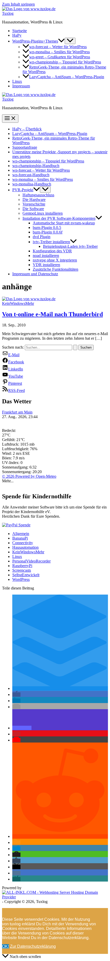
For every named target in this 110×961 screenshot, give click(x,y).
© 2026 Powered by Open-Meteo (29, 476)
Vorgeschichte (34, 204)
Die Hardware (34, 199)
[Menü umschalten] (70, 41)
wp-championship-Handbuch (35, 165)
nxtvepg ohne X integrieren (55, 260)
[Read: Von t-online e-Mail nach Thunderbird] (29, 299)
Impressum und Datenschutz (35, 274)
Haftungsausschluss (38, 195)
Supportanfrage (24, 147)
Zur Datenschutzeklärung (33, 946)
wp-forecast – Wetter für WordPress (58, 47)
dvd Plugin (41, 237)
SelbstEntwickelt (25, 575)
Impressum (21, 86)
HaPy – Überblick (27, 129)
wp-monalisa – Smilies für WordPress (59, 52)
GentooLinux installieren (43, 213)
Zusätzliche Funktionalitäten (55, 269)
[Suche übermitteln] (75, 347)
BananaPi (20, 538)
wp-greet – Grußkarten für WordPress (59, 57)
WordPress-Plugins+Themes (35, 41)
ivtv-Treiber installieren (51, 242)
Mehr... (8, 481)
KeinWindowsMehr (18, 303)
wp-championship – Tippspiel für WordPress (65, 62)
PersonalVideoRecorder (31, 561)
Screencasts (21, 570)
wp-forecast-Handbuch (30, 175)
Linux (17, 81)
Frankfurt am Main (17, 412)
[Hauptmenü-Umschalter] (10, 118)
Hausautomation (25, 547)
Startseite (19, 31)
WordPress (21, 579)
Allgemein (20, 533)
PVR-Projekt (22, 190)
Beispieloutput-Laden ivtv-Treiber (70, 246)
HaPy (16, 35)
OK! (5, 946)
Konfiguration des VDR (52, 251)
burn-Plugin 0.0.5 (47, 227)
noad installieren (46, 255)
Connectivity (22, 543)
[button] (61, 41)
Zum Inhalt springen (18, 4)
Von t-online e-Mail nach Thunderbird (52, 314)
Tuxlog (8, 13)
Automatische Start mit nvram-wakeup (64, 223)
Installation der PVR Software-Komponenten (59, 218)
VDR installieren (46, 265)
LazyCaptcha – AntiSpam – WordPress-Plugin (66, 77)
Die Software (33, 209)
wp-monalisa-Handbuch (31, 184)
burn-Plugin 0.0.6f (47, 232)
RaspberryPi (22, 566)
